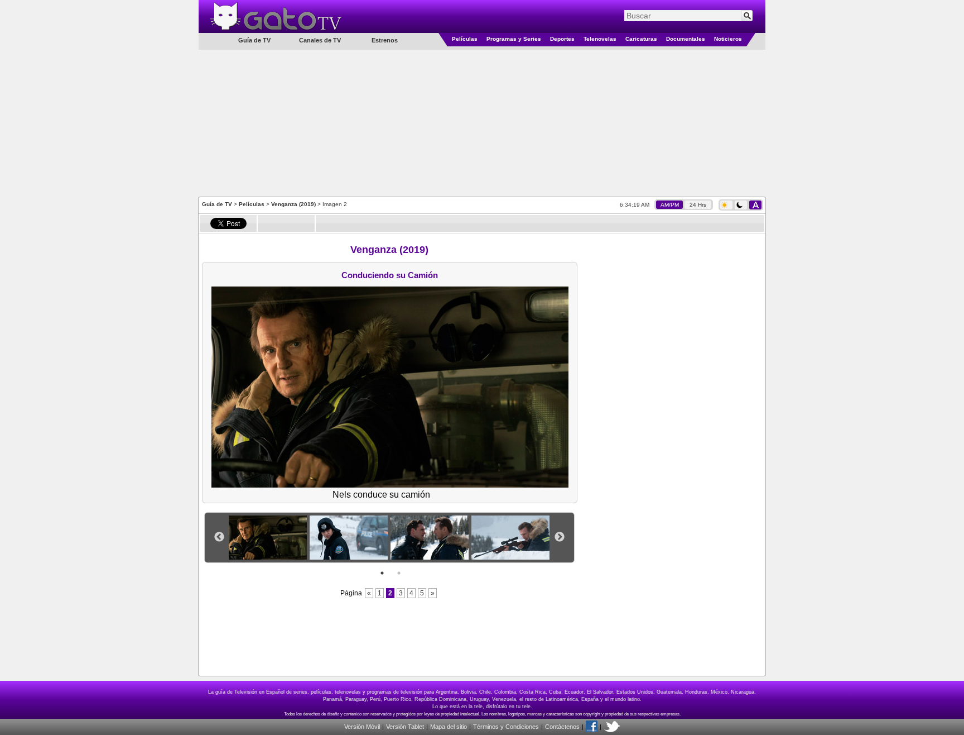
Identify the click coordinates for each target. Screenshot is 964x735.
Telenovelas (600, 39)
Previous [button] (219, 537)
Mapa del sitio (448, 726)
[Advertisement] (482, 122)
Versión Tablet (405, 726)
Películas (465, 39)
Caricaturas (641, 39)
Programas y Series (513, 39)
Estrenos (385, 40)
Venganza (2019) (293, 204)
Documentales (685, 39)
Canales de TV (320, 40)
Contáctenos (562, 726)
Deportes (562, 39)
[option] (269, 538)
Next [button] (559, 537)
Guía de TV (217, 204)
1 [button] (382, 573)
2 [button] (398, 573)
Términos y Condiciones (506, 726)
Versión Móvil (362, 726)
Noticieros (728, 39)
